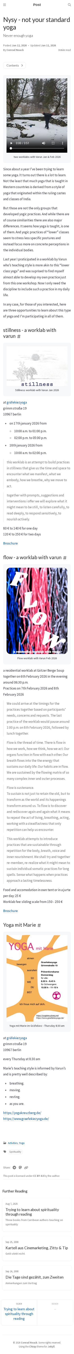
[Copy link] (26, 1168)
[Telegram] (14, 1168)
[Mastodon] (20, 1168)
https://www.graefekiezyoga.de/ (26, 1119)
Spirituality (15, 1151)
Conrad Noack (15, 50)
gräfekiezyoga (17, 402)
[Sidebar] (4, 5)
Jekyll (51, 1346)
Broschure (10, 543)
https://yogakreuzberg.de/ (22, 1113)
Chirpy (32, 1346)
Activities (13, 1143)
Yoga (21, 1143)
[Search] (69, 5)
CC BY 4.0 (38, 1176)
